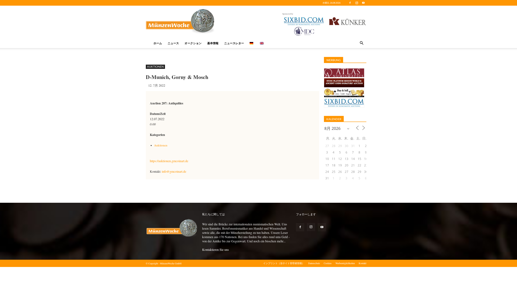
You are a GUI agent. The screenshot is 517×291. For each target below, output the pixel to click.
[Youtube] (363, 3)
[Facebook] (350, 3)
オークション (193, 43)
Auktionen (155, 66)
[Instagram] (357, 3)
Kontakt (362, 263)
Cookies (328, 263)
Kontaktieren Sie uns (215, 249)
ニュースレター (234, 43)
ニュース (173, 43)
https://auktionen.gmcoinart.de (169, 161)
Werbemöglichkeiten (345, 263)
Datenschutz (314, 263)
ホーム (157, 43)
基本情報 (213, 43)
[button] (361, 43)
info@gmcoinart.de (174, 171)
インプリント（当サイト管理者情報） (283, 263)
